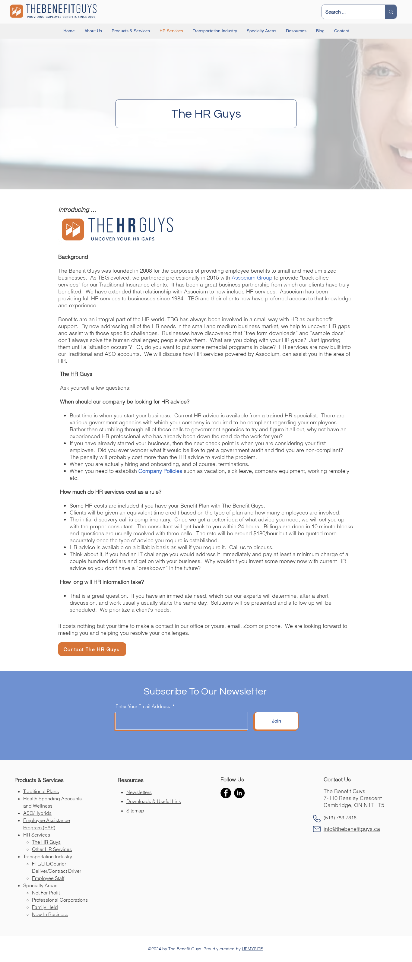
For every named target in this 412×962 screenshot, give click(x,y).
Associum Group (252, 277)
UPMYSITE (252, 948)
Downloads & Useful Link (153, 801)
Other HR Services (52, 849)
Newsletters (139, 792)
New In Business (50, 914)
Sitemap (135, 811)
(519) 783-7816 (340, 818)
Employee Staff (48, 878)
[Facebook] (225, 793)
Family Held (45, 907)
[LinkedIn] (239, 793)
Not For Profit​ (46, 893)
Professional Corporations (60, 900)
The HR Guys (46, 842)
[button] (93, 31)
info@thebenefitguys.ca (352, 828)
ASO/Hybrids (37, 813)
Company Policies (160, 470)
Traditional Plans (41, 791)
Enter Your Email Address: (143, 706)
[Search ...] (391, 12)
